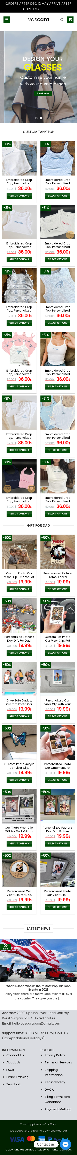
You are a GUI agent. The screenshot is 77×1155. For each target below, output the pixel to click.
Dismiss (48, 9)
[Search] (62, 20)
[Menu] (6, 19)
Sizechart (13, 1084)
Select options (19, 195)
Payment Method (58, 1109)
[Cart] (70, 19)
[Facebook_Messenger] (65, 1144)
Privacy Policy (55, 1055)
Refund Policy (55, 1082)
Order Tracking (17, 1077)
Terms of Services (58, 1062)
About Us (13, 1062)
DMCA (49, 1089)
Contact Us (15, 1055)
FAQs (10, 1070)
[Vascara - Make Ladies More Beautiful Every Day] (39, 20)
